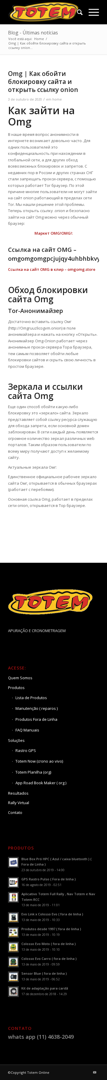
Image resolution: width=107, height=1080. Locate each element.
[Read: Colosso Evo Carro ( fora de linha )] (13, 962)
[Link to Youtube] (94, 1072)
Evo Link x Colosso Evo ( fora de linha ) (52, 914)
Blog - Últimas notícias (33, 32)
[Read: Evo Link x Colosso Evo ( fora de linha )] (13, 917)
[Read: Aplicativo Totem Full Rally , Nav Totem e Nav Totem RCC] (13, 897)
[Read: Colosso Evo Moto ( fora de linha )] (13, 947)
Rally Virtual (18, 802)
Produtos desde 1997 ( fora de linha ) (51, 929)
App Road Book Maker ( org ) (40, 782)
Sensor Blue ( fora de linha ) (44, 973)
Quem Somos (20, 677)
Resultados (18, 793)
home (57, 99)
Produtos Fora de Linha (36, 719)
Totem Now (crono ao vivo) (39, 761)
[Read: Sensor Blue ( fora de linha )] (13, 976)
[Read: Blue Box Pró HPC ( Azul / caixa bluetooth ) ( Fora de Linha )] (13, 862)
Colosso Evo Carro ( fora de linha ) (49, 958)
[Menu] (91, 12)
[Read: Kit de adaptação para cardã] (13, 991)
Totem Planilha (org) (33, 772)
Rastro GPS (25, 750)
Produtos (16, 687)
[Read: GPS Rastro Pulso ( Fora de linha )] (13, 882)
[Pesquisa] (77, 12)
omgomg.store (81, 269)
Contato (15, 812)
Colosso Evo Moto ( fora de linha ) (48, 943)
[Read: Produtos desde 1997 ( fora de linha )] (13, 932)
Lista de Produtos (31, 697)
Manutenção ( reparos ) (36, 708)
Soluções (16, 740)
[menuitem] (77, 12)
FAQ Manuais (27, 730)
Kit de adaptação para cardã (44, 988)
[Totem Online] (44, 12)
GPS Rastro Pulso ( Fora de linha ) (48, 879)
